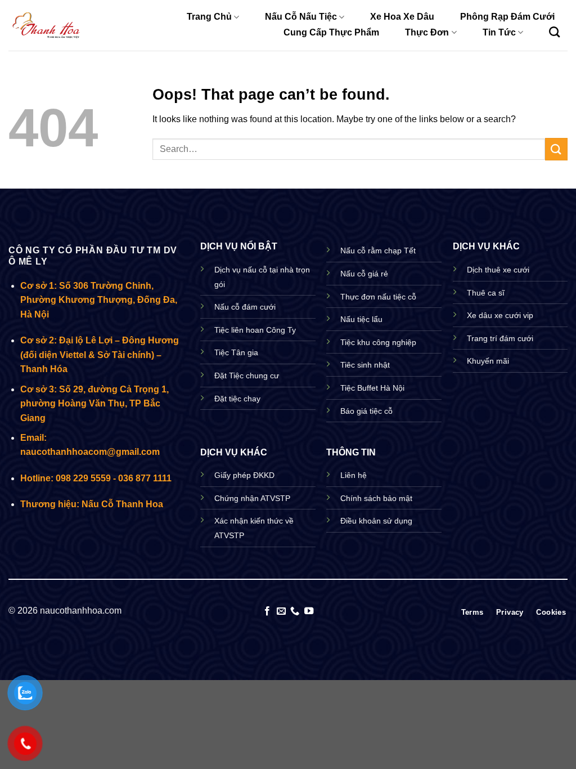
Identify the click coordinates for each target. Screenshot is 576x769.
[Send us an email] (281, 611)
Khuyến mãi (488, 360)
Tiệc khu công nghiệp (378, 342)
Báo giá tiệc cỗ (366, 410)
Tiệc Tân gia (236, 352)
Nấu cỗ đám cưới (245, 306)
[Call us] (294, 611)
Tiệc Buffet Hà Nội (372, 387)
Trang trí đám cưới (500, 338)
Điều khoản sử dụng (376, 520)
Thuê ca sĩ (486, 292)
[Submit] (556, 149)
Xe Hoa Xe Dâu (402, 16)
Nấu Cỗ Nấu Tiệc (301, 16)
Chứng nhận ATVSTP (252, 498)
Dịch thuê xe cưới (498, 269)
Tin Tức (499, 32)
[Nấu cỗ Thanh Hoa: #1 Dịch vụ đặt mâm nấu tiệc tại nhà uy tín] (46, 25)
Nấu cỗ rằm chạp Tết (378, 250)
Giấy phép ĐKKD (244, 475)
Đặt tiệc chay (237, 398)
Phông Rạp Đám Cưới (507, 16)
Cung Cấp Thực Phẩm (331, 32)
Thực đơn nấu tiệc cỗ (378, 296)
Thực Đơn (427, 32)
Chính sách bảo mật (376, 498)
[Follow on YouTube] (308, 611)
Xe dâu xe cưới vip (500, 315)
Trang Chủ (209, 16)
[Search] (554, 31)
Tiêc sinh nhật (365, 364)
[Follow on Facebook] (267, 611)
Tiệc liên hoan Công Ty (255, 329)
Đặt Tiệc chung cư (246, 375)
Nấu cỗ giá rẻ (364, 273)
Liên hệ (353, 475)
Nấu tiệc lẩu (361, 319)
